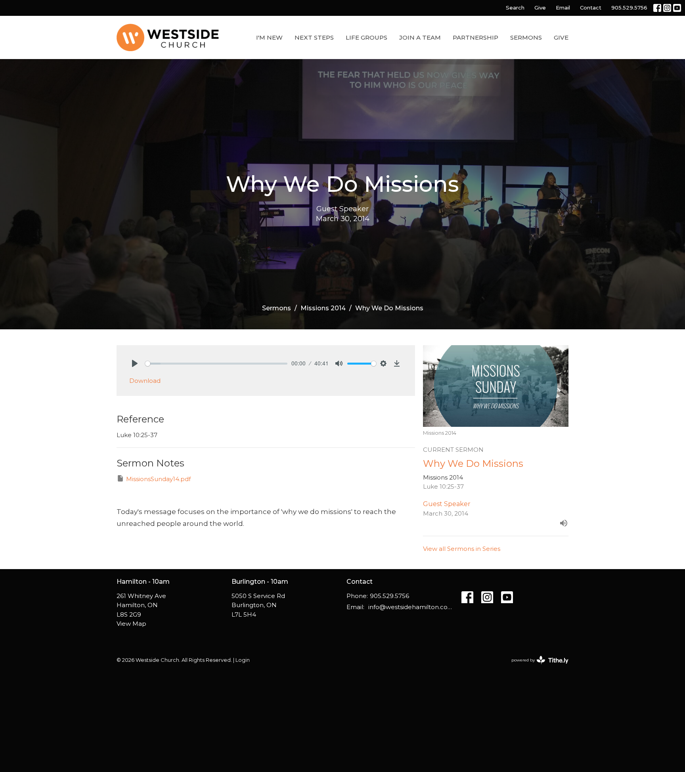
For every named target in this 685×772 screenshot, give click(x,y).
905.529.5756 (629, 7)
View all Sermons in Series (461, 548)
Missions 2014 (323, 308)
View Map (131, 623)
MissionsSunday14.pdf (158, 479)
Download (145, 380)
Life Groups (366, 37)
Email (563, 7)
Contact (590, 7)
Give (540, 7)
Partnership (475, 37)
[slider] (216, 363)
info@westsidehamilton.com (410, 607)
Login (242, 660)
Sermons (526, 37)
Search (515, 7)
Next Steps (314, 37)
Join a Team (420, 37)
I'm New (269, 37)
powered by (536, 666)
